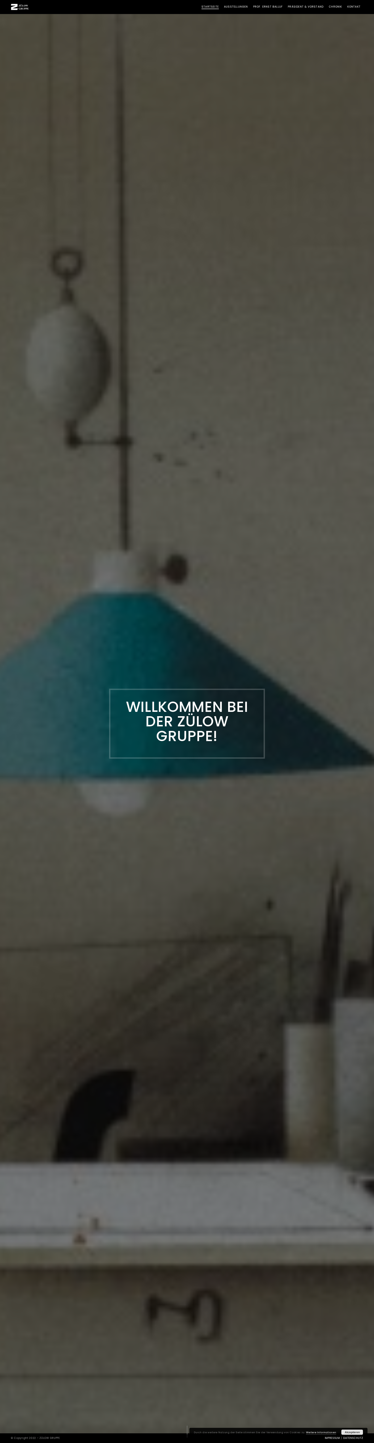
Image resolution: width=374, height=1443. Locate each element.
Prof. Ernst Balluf (268, 6)
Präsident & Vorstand (306, 6)
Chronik (335, 6)
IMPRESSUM (332, 1438)
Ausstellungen (236, 6)
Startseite (210, 6)
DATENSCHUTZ (353, 1438)
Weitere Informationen (321, 1432)
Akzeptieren (352, 1432)
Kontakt (354, 6)
